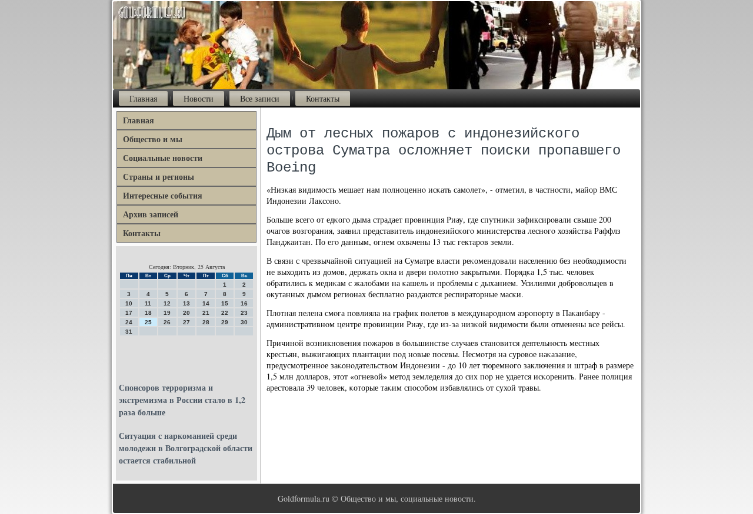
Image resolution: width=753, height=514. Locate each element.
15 (224, 303)
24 (128, 322)
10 (128, 303)
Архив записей (150, 214)
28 (205, 322)
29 (224, 322)
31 (128, 331)
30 (244, 322)
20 (186, 313)
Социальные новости (162, 158)
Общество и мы (152, 139)
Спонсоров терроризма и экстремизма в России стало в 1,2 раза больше (182, 399)
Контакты (322, 98)
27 (186, 322)
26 (167, 322)
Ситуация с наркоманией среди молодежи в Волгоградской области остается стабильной (185, 447)
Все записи (259, 98)
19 (167, 313)
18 (148, 313)
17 (128, 313)
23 (244, 313)
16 (244, 303)
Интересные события (162, 195)
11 (148, 303)
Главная (143, 98)
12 (167, 303)
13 (186, 303)
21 (205, 313)
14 (205, 303)
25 (148, 322)
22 (224, 313)
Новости (199, 98)
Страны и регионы (158, 176)
